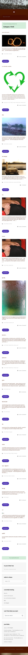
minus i (14, 5)
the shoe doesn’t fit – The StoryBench (12, 638)
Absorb (5, 593)
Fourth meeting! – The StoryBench (12, 630)
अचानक (3, 444)
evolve (6, 649)
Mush (7, 453)
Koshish (3, 236)
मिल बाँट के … (4, 335)
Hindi (5, 53)
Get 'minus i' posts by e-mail (10, 569)
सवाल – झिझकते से (5, 465)
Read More (5, 61)
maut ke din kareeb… (6, 32)
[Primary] (14, 12)
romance (10, 53)
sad (24, 102)
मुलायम (3, 380)
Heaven (10, 641)
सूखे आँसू (3, 277)
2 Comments (23, 391)
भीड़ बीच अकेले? (4, 401)
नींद (2, 424)
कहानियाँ (3, 533)
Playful (7, 53)
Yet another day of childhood (17, 635)
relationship (18, 102)
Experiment (6, 102)
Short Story (19, 182)
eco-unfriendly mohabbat (6, 66)
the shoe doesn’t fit (8, 639)
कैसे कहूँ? (3, 488)
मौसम (3, 115)
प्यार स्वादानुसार (4, 156)
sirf (2, 510)
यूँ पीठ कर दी (4, 357)
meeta (5, 641)
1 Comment (24, 185)
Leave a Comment (22, 56)
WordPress (21, 649)
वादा (2, 194)
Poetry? (14, 102)
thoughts (10, 431)
